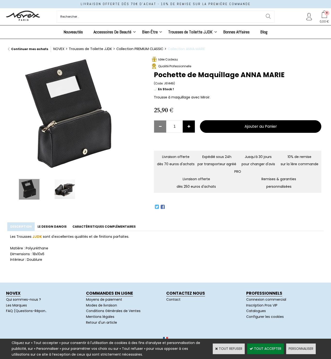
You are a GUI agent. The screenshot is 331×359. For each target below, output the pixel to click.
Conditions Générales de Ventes (113, 310)
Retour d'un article (101, 322)
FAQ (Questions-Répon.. (26, 310)
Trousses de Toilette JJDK (190, 32)
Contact (173, 299)
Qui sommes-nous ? (23, 299)
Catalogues (256, 310)
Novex (13, 293)
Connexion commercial (266, 299)
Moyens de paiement (104, 299)
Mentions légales (100, 316)
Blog (264, 32)
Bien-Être (150, 32)
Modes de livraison (101, 305)
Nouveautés (73, 32)
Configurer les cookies (265, 316)
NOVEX (58, 48)
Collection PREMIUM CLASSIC (139, 48)
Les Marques (16, 305)
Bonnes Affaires (236, 32)
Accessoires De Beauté (112, 32)
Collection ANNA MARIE (186, 48)
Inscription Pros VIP (261, 305)
